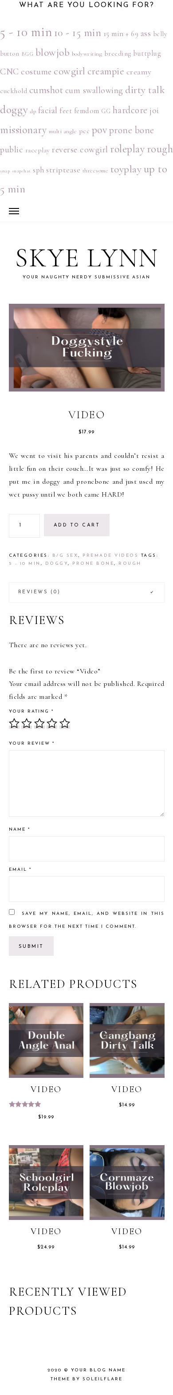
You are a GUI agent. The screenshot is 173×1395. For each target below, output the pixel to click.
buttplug (147, 53)
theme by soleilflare (86, 1379)
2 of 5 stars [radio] (26, 723)
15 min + (116, 33)
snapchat (21, 171)
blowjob (52, 52)
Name (19, 829)
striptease (63, 170)
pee (84, 130)
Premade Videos (110, 555)
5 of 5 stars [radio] (64, 723)
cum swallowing (94, 90)
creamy (139, 72)
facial (48, 110)
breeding (117, 53)
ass (146, 33)
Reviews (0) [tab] (39, 592)
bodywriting (87, 53)
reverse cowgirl (80, 149)
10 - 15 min (78, 32)
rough (130, 563)
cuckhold (13, 90)
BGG (27, 54)
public (11, 149)
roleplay (127, 149)
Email (20, 869)
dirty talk (145, 90)
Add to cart (77, 525)
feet (65, 110)
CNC (9, 71)
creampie (105, 71)
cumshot (46, 90)
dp (33, 111)
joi (154, 110)
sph (38, 170)
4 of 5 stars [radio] (52, 723)
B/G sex (65, 555)
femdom (86, 110)
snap (5, 171)
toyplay (126, 169)
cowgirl (70, 71)
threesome (96, 170)
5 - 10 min (26, 32)
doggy (14, 109)
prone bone (131, 130)
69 (134, 33)
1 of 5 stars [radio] (14, 723)
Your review (32, 743)
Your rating (31, 711)
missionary (23, 129)
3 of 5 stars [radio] (39, 723)
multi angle (63, 131)
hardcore (130, 110)
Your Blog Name (98, 1370)
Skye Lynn (86, 258)
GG (105, 111)
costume (36, 71)
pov (99, 129)
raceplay (37, 150)
